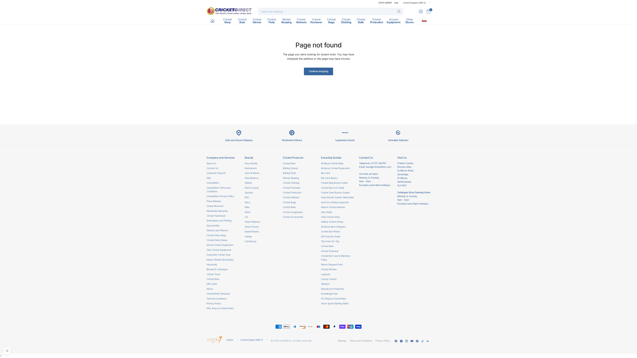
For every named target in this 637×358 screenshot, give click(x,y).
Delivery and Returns (217, 230)
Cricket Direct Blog (216, 235)
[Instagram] (406, 341)
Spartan (249, 192)
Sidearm (325, 283)
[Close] (1, 356)
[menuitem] (212, 21)
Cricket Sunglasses (293, 212)
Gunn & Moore (252, 173)
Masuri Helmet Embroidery (220, 259)
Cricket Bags (289, 202)
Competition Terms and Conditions (219, 189)
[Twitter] (401, 341)
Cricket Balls (289, 207)
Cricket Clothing (291, 182)
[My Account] (421, 11)
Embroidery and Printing (219, 220)
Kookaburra (251, 168)
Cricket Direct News (217, 240)
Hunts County (252, 187)
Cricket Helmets (291, 197)
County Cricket (329, 279)
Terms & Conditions (216, 298)
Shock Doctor (252, 226)
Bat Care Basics (329, 178)
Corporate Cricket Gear (219, 254)
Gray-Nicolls (251, 163)
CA (246, 216)
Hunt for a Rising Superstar (335, 202)
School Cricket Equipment (220, 244)
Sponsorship (213, 225)
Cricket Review (329, 269)
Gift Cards (212, 283)
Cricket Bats (213, 279)
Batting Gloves (290, 168)
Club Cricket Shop (330, 216)
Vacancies (212, 264)
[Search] (399, 11)
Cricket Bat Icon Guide (332, 187)
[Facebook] (396, 341)
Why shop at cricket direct (220, 308)
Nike (247, 207)
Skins (247, 212)
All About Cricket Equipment (335, 168)
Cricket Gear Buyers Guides (335, 192)
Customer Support (216, 173)
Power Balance (252, 221)
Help (396, 2)
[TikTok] (422, 341)
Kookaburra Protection (332, 288)
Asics (247, 202)
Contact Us (212, 168)
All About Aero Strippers (333, 226)
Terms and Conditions (361, 340)
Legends (325, 274)
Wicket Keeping (291, 178)
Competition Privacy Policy (220, 196)
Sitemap (342, 340)
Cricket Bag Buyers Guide (334, 182)
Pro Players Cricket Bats (333, 298)
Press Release (214, 201)
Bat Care (325, 173)
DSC (247, 197)
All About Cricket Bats (332, 163)
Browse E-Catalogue (217, 269)
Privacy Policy (214, 303)
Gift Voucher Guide (330, 236)
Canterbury (250, 241)
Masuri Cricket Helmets (333, 207)
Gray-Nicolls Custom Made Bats (337, 197)
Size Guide (326, 212)
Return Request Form (332, 264)
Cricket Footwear (291, 187)
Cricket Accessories (293, 216)
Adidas (248, 182)
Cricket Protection (292, 192)
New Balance (251, 178)
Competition (213, 182)
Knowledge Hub (329, 293)
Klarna (210, 288)
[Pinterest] (417, 341)
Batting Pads (289, 173)
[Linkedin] (427, 341)
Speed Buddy (252, 231)
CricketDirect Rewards (218, 293)
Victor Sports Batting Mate (334, 303)
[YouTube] (412, 341)
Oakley (248, 236)
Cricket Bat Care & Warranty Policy (335, 257)
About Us (211, 163)
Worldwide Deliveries (217, 210)
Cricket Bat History (330, 231)
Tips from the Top (330, 241)
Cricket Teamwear (216, 215)
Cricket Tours (213, 274)
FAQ (209, 178)
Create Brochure (215, 206)
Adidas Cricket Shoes (332, 221)
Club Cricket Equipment (219, 249)
